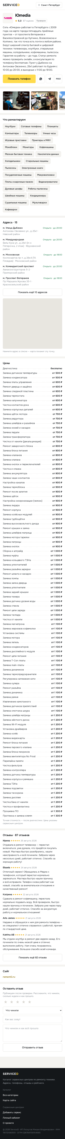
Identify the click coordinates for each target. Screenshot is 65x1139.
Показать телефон (19, 78)
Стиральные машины (37, 161)
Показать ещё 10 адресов (32, 292)
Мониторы (28, 147)
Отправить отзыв (32, 1047)
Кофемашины (46, 147)
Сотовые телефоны (31, 126)
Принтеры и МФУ (41, 140)
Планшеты (52, 126)
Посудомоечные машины (18, 174)
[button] (32, 231)
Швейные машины (14, 195)
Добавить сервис (12, 1112)
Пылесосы (10, 168)
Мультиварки (39, 202)
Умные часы (49, 133)
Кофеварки (11, 209)
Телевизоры (30, 133)
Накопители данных (48, 154)
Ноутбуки (10, 126)
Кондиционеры (38, 195)
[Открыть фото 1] (16, 100)
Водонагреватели (48, 181)
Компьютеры (12, 133)
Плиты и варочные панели (19, 181)
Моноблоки (11, 147)
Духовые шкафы (13, 188)
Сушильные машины (16, 202)
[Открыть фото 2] (44, 100)
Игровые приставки (15, 140)
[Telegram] (49, 79)
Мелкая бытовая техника (18, 154)
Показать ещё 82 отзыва (33, 957)
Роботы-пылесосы (38, 188)
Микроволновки (45, 174)
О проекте (8, 1123)
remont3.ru (9, 976)
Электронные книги (32, 168)
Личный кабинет (11, 1117)
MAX (58, 78)
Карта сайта (9, 1100)
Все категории (10, 1095)
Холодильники (12, 161)
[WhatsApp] (40, 79)
